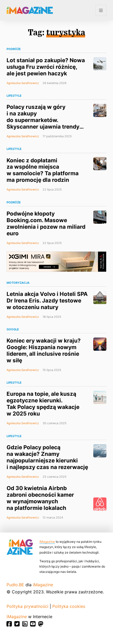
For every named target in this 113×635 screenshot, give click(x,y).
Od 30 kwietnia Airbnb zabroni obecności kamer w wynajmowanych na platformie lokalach (40, 498)
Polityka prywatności (27, 606)
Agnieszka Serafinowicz (23, 83)
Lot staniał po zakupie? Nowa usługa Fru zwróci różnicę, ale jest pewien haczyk (46, 67)
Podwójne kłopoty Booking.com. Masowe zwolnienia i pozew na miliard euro (46, 223)
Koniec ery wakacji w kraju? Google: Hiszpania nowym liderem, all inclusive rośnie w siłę (44, 350)
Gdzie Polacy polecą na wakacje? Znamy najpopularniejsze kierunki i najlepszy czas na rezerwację (47, 457)
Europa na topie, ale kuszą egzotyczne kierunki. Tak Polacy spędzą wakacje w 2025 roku (43, 403)
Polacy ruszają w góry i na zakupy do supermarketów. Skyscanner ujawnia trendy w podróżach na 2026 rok (43, 120)
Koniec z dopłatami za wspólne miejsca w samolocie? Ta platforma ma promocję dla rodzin (43, 170)
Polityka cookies (68, 606)
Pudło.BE (15, 584)
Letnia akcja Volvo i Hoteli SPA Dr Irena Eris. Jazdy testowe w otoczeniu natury (47, 300)
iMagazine (47, 542)
